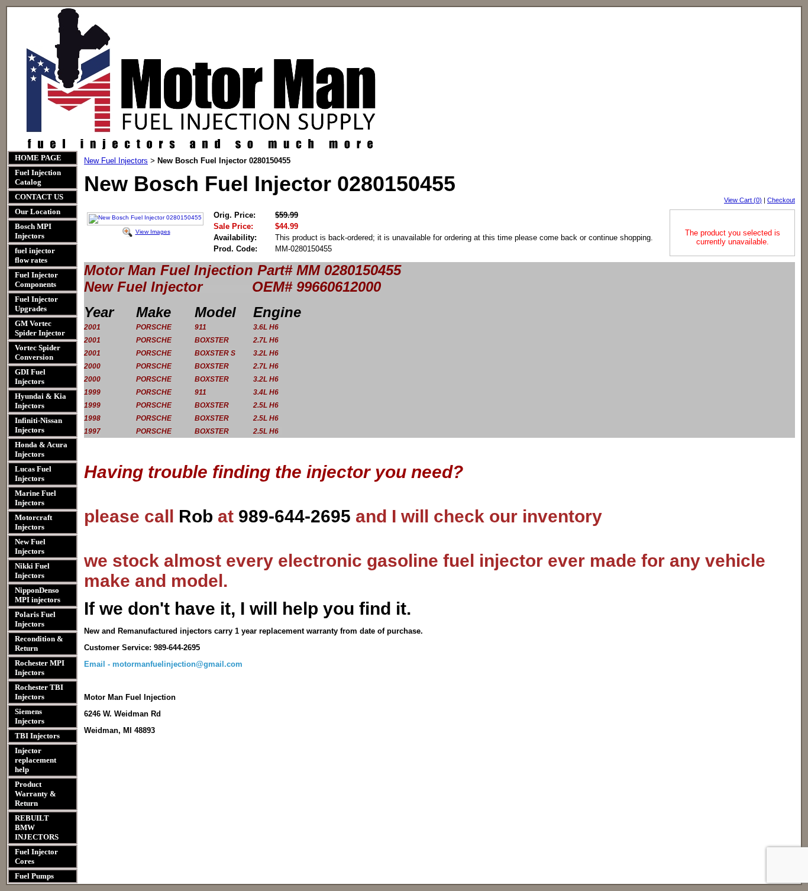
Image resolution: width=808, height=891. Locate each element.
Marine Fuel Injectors (35, 498)
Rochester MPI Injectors (39, 667)
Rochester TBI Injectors (39, 692)
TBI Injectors (37, 735)
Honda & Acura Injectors (41, 449)
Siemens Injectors (29, 716)
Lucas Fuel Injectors (33, 473)
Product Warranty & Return (35, 794)
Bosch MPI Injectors (33, 231)
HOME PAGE (38, 157)
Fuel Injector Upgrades (36, 304)
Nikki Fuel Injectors (32, 570)
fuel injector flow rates (35, 255)
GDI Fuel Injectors (30, 376)
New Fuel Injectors (30, 546)
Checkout (781, 200)
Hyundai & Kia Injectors (40, 401)
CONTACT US (39, 196)
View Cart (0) (743, 200)
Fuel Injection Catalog (38, 177)
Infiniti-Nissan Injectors (38, 425)
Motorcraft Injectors (33, 522)
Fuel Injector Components (36, 279)
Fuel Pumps (34, 875)
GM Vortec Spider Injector (40, 328)
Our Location (37, 211)
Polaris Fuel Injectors (35, 619)
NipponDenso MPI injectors (37, 595)
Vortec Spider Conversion (37, 352)
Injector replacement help (35, 760)
